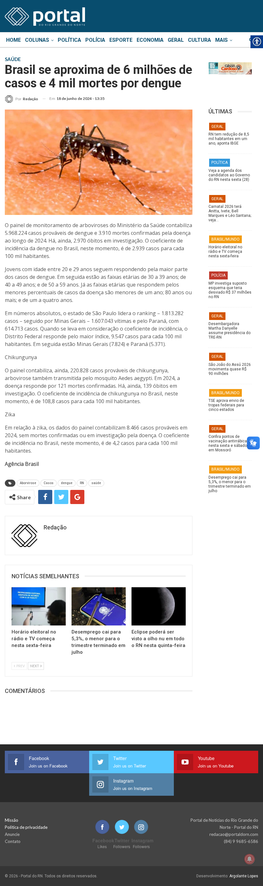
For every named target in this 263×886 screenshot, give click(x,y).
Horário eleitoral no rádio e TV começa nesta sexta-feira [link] (225, 251)
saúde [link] (96, 483)
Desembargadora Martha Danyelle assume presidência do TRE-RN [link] (229, 331)
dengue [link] (66, 483)
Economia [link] (150, 40)
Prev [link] (20, 666)
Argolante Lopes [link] (243, 876)
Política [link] (69, 40)
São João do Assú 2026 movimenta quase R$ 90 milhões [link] (229, 369)
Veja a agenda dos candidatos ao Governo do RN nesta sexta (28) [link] (229, 175)
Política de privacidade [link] (26, 827)
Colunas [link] (37, 40)
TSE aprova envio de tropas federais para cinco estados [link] (226, 405)
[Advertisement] (230, 636)
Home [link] (13, 40)
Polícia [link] (95, 40)
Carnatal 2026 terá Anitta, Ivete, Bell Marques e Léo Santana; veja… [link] (229, 213)
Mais (221, 40)
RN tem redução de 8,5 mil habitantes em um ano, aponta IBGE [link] (228, 139)
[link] (45, 15)
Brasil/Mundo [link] (225, 239)
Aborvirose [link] (28, 483)
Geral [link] (176, 40)
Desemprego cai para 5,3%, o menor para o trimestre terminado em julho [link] (229, 484)
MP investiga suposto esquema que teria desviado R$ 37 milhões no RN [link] (229, 290)
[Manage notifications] (249, 859)
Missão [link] (11, 820)
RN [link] (82, 483)
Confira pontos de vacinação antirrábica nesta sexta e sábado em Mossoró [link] (227, 443)
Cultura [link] (199, 40)
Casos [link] (49, 483)
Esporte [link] (120, 40)
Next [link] (35, 666)
